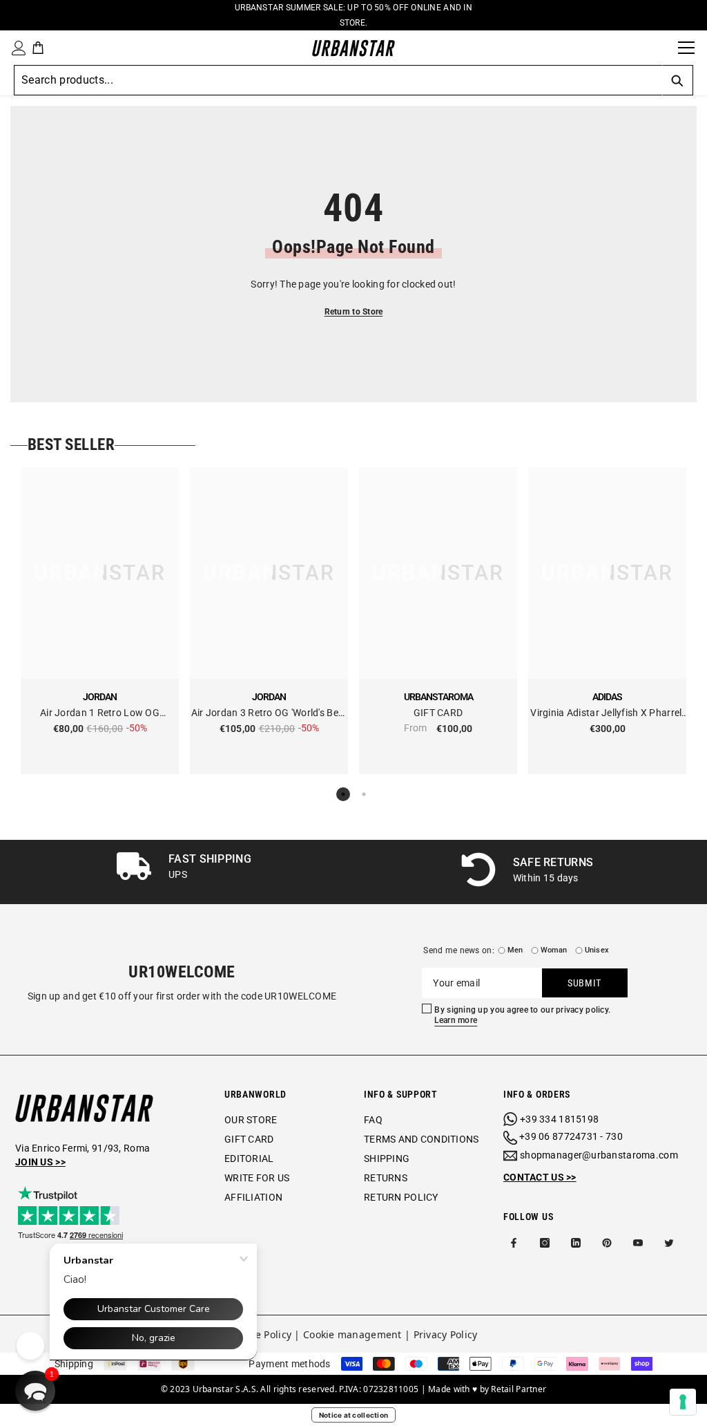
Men (515, 950)
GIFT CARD (438, 712)
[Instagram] (544, 1242)
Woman (554, 950)
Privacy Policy (446, 1334)
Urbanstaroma (438, 696)
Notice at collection (354, 1415)
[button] (35, 1391)
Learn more (455, 1020)
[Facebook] (513, 1242)
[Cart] (38, 47)
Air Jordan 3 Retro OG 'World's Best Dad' (269, 713)
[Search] (663, 47)
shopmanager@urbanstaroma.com (599, 1155)
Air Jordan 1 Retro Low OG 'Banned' (99, 713)
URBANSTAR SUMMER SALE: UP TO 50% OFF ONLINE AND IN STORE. (353, 15)
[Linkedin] (575, 1242)
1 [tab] (343, 794)
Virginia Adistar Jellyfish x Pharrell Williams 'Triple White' (607, 713)
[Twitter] (669, 1242)
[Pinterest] (607, 1242)
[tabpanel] (99, 620)
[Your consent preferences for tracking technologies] (683, 1402)
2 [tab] (364, 794)
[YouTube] (638, 1242)
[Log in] (15, 48)
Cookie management (352, 1334)
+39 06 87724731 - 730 (571, 1136)
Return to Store (354, 312)
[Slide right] (691, 872)
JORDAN (100, 696)
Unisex (597, 950)
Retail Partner (518, 1389)
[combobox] (338, 80)
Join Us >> (40, 1161)
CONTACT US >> (540, 1177)
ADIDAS (607, 696)
